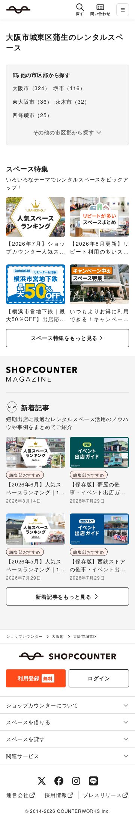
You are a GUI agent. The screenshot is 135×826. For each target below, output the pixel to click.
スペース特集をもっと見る (64, 337)
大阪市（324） (31, 88)
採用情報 (56, 795)
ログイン (99, 678)
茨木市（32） (73, 101)
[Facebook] (58, 780)
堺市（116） (69, 88)
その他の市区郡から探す (63, 132)
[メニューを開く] (122, 9)
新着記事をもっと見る (63, 596)
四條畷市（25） (32, 115)
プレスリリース (102, 795)
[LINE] (93, 780)
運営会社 (17, 795)
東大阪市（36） (32, 101)
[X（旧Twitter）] (41, 780)
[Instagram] (76, 780)
